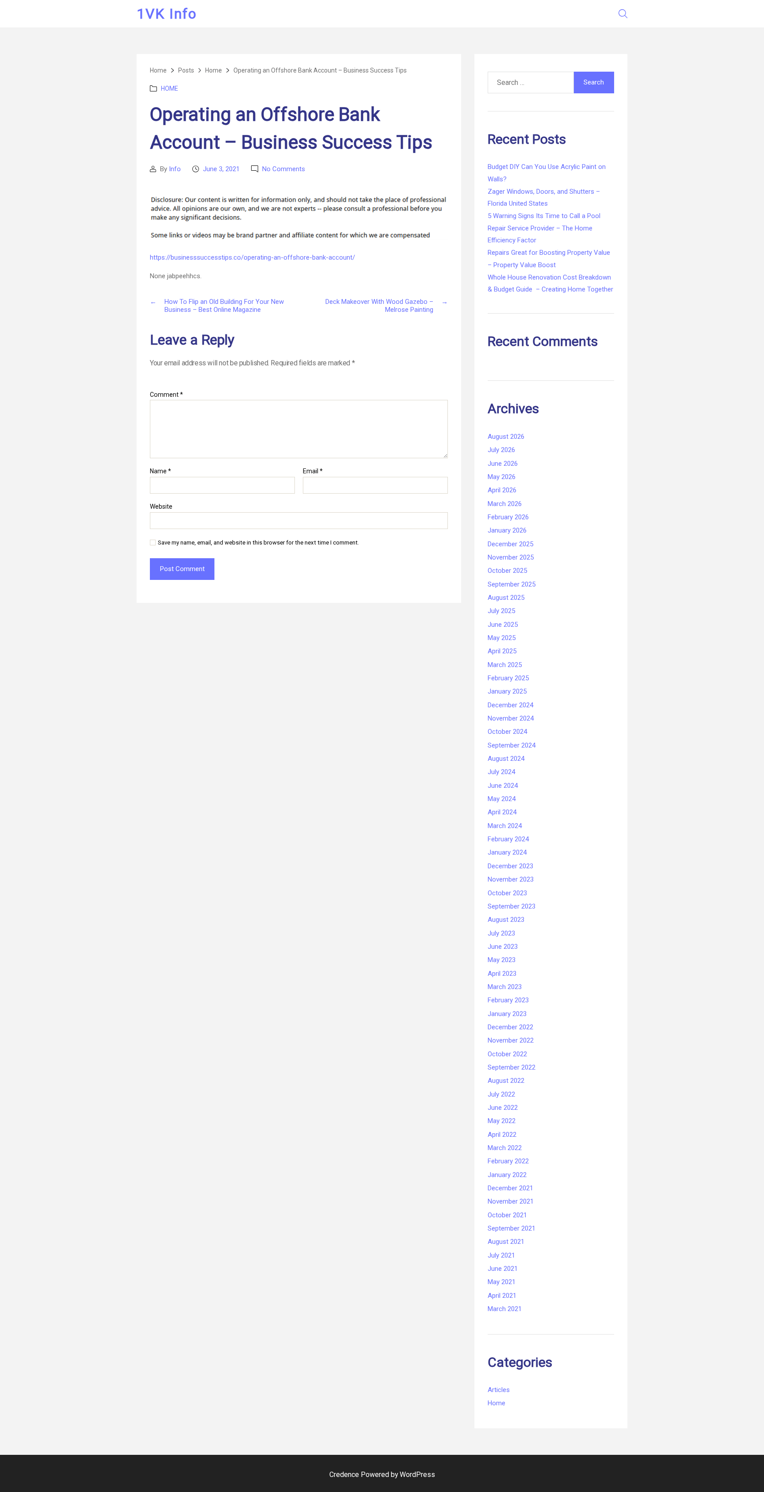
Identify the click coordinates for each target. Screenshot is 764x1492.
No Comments (283, 169)
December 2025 (510, 544)
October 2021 (507, 1215)
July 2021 (501, 1255)
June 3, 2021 (221, 169)
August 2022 (506, 1081)
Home (169, 88)
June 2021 (503, 1269)
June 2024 (503, 786)
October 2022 (507, 1054)
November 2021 (511, 1201)
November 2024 (511, 718)
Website (161, 506)
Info (175, 169)
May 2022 (502, 1121)
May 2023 (502, 960)
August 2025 (506, 598)
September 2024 (511, 745)
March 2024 (505, 826)
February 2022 (508, 1161)
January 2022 (507, 1175)
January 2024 (507, 852)
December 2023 (510, 866)
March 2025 (505, 665)
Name (160, 471)
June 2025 (503, 625)
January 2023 (507, 1014)
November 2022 (511, 1040)
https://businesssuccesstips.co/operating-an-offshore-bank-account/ (252, 257)
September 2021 (511, 1228)
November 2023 (511, 879)
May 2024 (502, 799)
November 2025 (511, 557)
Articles (499, 1390)
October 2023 (507, 893)
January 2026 (507, 530)
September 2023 (511, 906)
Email (313, 471)
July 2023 (501, 933)
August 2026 (506, 437)
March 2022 (505, 1148)
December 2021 (510, 1188)
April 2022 (502, 1135)
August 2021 (506, 1242)
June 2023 (503, 947)
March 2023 (505, 987)
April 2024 (502, 812)
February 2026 (508, 517)
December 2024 (510, 705)
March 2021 (505, 1309)
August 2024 (506, 759)
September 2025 (511, 584)
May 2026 (502, 477)
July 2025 (501, 611)
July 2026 (501, 450)
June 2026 (503, 464)
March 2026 (505, 504)
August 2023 (506, 920)
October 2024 (507, 732)
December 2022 (510, 1027)
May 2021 (502, 1282)
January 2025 (507, 691)
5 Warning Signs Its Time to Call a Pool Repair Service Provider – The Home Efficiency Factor (544, 228)
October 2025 (507, 571)
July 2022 (501, 1094)
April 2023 (502, 974)
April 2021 (502, 1296)
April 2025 (502, 651)
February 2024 (508, 839)
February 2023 (508, 1000)
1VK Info (167, 14)
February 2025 (508, 678)
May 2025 (502, 638)
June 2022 (503, 1108)
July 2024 (501, 772)
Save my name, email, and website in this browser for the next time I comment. (258, 542)
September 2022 (511, 1067)
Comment (166, 394)
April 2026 (502, 490)
